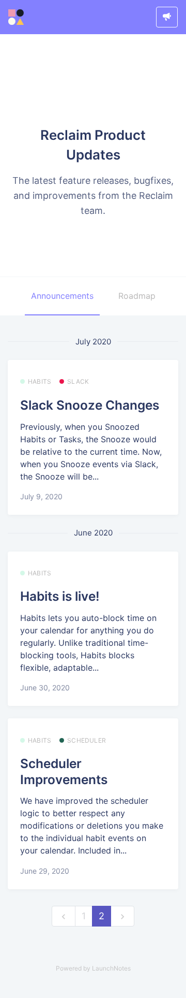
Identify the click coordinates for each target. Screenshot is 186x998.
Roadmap (137, 296)
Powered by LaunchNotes (93, 968)
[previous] (63, 916)
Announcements (62, 296)
